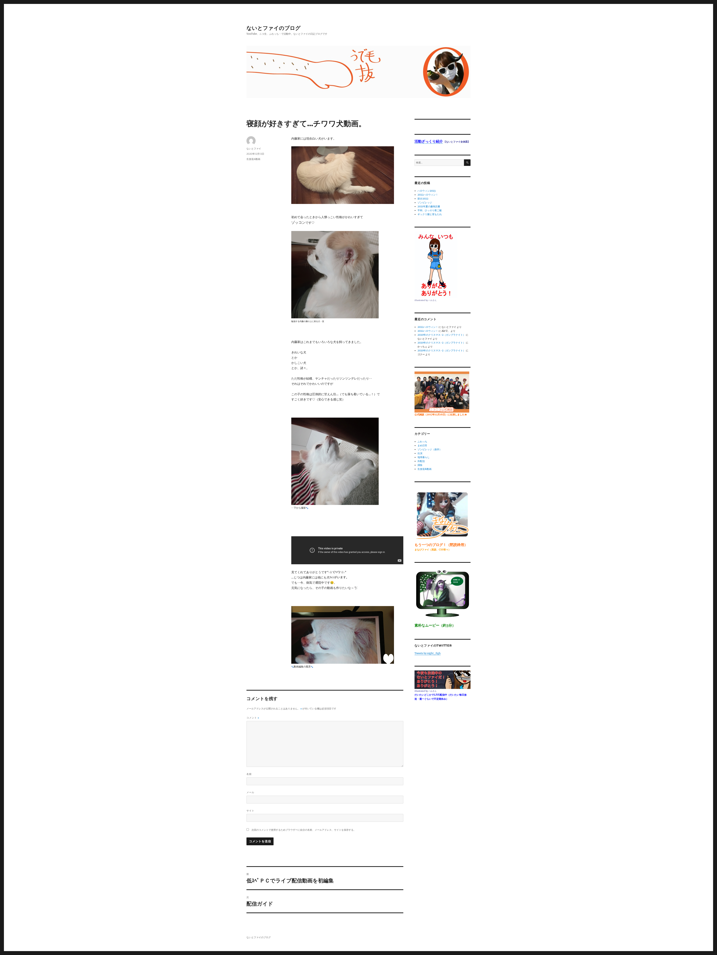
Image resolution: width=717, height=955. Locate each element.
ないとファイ (253, 148)
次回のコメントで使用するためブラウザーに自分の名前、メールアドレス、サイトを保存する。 (304, 829)
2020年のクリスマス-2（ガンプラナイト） (441, 334)
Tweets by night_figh (428, 653)
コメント (252, 717)
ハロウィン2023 (426, 190)
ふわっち (422, 441)
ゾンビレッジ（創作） (430, 449)
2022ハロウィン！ (428, 194)
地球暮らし (424, 457)
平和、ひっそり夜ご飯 (430, 210)
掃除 (420, 465)
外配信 (421, 461)
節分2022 (423, 198)
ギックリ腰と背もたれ (430, 214)
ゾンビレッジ (425, 202)
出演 (420, 453)
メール (250, 792)
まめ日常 (422, 445)
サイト (250, 810)
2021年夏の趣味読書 (429, 206)
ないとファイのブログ (273, 28)
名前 (249, 774)
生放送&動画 (253, 158)
